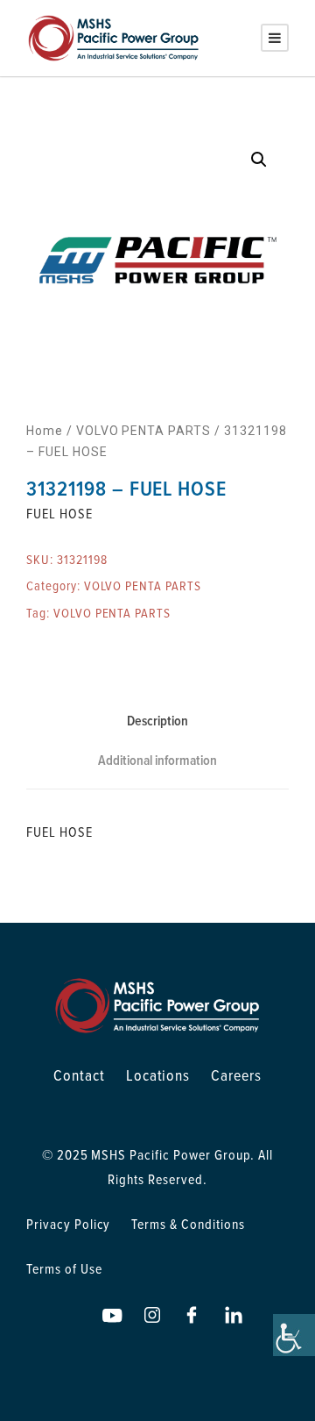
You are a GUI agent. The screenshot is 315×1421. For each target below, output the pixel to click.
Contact (79, 1075)
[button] (259, 159)
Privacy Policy (68, 1223)
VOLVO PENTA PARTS (143, 431)
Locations (158, 1075)
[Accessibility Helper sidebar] (294, 1335)
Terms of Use (64, 1268)
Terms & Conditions (187, 1223)
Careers (236, 1075)
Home (44, 431)
